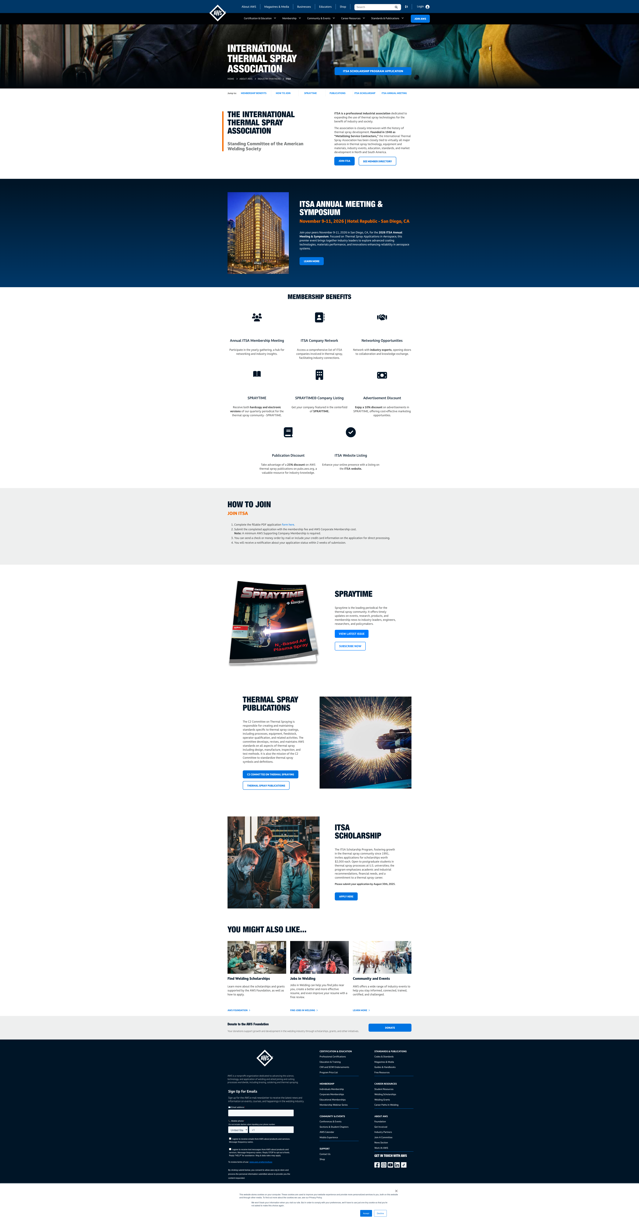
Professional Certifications (333, 1056)
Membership (289, 18)
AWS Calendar (327, 1132)
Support (325, 1148)
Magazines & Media (276, 6)
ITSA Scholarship (364, 93)
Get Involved (380, 1126)
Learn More (311, 261)
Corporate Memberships (332, 1094)
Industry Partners (269, 78)
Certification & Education (258, 18)
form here (288, 524)
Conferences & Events (330, 1121)
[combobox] (372, 7)
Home (231, 78)
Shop (343, 6)
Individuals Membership (332, 1089)
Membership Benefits (253, 93)
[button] (396, 7)
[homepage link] (272, 1056)
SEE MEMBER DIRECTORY (377, 161)
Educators (325, 6)
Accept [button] (366, 1213)
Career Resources (351, 18)
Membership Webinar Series (334, 1104)
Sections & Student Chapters (334, 1126)
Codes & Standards (384, 1056)
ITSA (288, 78)
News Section (381, 1142)
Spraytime (310, 93)
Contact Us (325, 1154)
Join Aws (420, 18)
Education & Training (330, 1061)
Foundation (380, 1121)
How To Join (283, 93)
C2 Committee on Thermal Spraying (270, 774)
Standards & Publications (385, 18)
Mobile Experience (329, 1137)
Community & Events (318, 18)
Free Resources (382, 1072)
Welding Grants (382, 1099)
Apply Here (346, 896)
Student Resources (383, 1089)
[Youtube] (391, 1165)
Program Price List (329, 1072)
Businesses (304, 6)
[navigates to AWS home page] (217, 13)
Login (420, 6)
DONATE (390, 1027)
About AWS (249, 6)
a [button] (275, 19)
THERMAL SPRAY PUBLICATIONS (266, 785)
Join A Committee (383, 1137)
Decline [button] (380, 1213)
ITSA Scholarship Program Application (373, 71)
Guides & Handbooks (385, 1067)
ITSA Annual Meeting (394, 93)
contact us (408, 6)
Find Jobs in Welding (302, 1010)
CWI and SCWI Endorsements (334, 1067)
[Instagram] (384, 1165)
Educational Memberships (333, 1099)
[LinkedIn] (397, 1165)
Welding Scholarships (385, 1094)
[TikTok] (404, 1165)
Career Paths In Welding (386, 1104)
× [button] (396, 1189)
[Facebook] (377, 1165)
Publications (337, 93)
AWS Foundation (238, 1010)
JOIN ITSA (344, 160)
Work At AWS (381, 1147)
